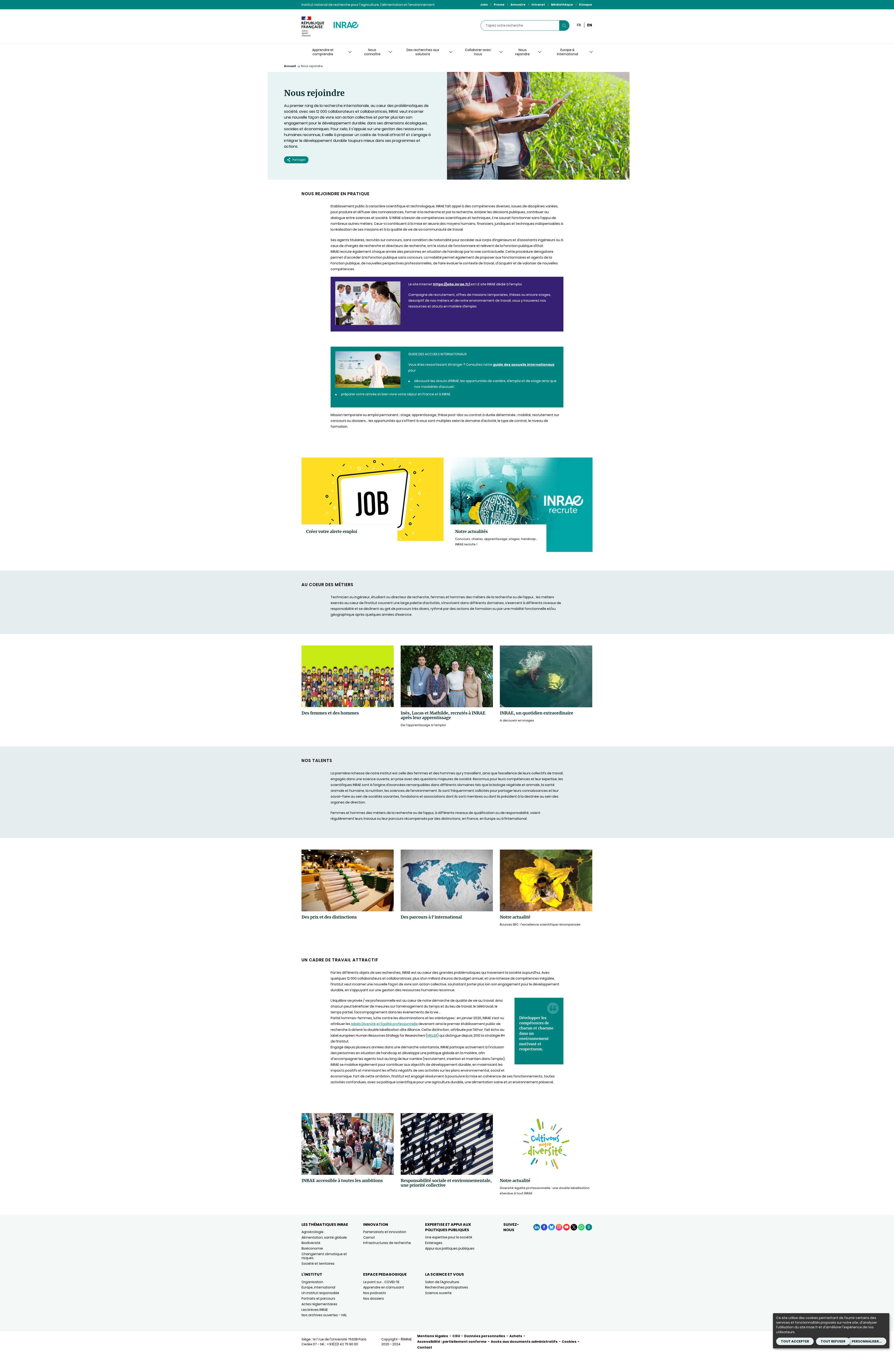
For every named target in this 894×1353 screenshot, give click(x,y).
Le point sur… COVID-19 (381, 1282)
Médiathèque (562, 5)
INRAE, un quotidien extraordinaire (536, 713)
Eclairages (433, 1242)
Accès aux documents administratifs (524, 1341)
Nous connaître (372, 52)
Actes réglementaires (319, 1304)
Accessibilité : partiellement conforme (452, 1341)
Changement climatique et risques (324, 1256)
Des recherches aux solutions (422, 52)
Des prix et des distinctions (329, 917)
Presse (499, 5)
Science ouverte (438, 1293)
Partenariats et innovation (384, 1232)
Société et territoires (318, 1263)
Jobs (484, 5)
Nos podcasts (374, 1293)
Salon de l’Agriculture (442, 1282)
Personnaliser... (867, 1341)
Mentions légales (432, 1336)
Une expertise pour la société (448, 1237)
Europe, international (318, 1287)
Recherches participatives (446, 1287)
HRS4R (432, 1035)
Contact (424, 1347)
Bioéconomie (312, 1248)
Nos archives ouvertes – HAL (324, 1315)
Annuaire (518, 5)
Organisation (312, 1282)
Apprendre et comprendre (323, 52)
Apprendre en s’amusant (383, 1287)
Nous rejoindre (522, 52)
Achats (515, 1336)
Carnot (369, 1237)
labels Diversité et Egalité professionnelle (384, 1024)
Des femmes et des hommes (330, 713)
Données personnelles (484, 1336)
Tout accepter (795, 1341)
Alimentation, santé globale (324, 1237)
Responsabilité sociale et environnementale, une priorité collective (446, 1183)
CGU (456, 1336)
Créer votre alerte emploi (331, 531)
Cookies (569, 1341)
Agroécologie (312, 1232)
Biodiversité (310, 1242)
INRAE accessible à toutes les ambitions (342, 1180)
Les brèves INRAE (314, 1309)
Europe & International (567, 52)
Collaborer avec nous (478, 52)
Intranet (538, 5)
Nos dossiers (373, 1298)
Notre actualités (471, 531)
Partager (299, 160)
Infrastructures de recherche (387, 1242)
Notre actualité (515, 917)
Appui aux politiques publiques (449, 1248)
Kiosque (585, 5)
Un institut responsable (320, 1293)
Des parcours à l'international (431, 917)
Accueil (290, 66)
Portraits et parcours (318, 1298)
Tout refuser (833, 1341)
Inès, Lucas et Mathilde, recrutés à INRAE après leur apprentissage (443, 715)
